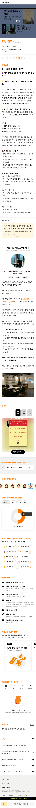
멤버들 (18, 58)
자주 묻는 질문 (5, 779)
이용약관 (4, 795)
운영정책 (19, 795)
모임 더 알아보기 (17, 452)
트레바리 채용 (5, 783)
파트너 (7, 58)
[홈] (5, 2)
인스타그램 (24, 795)
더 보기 (32, 724)
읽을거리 (12, 58)
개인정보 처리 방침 (11, 795)
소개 (3, 58)
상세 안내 (23, 58)
